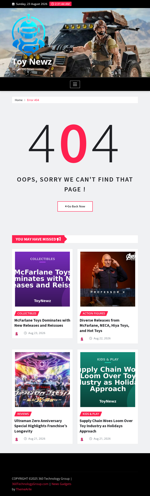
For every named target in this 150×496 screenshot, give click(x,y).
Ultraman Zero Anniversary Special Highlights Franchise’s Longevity (40, 426)
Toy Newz (32, 61)
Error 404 (33, 100)
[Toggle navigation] (75, 84)
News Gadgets (61, 484)
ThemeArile (24, 489)
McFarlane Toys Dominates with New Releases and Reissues (42, 323)
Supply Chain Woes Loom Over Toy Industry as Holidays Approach (106, 426)
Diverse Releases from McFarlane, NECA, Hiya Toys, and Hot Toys (104, 325)
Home (19, 100)
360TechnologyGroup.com (30, 484)
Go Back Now (76, 206)
